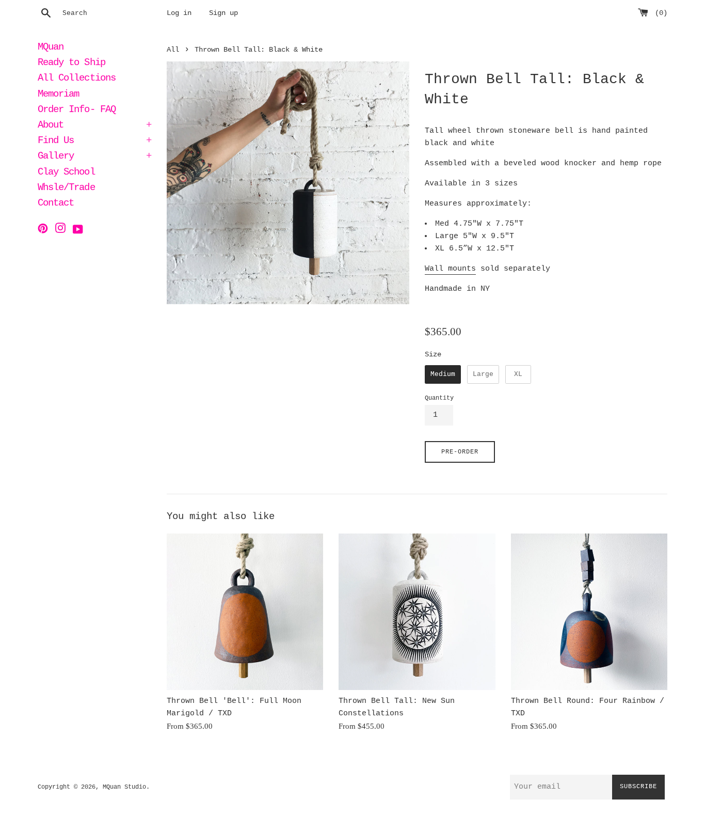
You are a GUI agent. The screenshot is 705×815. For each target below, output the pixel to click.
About (94, 126)
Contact (56, 204)
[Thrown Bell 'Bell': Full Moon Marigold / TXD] (245, 612)
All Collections (77, 79)
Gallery (94, 157)
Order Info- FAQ (77, 110)
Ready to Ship (71, 63)
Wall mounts (450, 268)
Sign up (223, 13)
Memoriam (58, 95)
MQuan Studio (124, 787)
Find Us (94, 141)
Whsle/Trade (66, 188)
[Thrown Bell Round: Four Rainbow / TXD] (589, 612)
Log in (179, 13)
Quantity (439, 398)
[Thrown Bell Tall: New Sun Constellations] (417, 612)
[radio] (443, 374)
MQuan (50, 48)
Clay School (66, 173)
